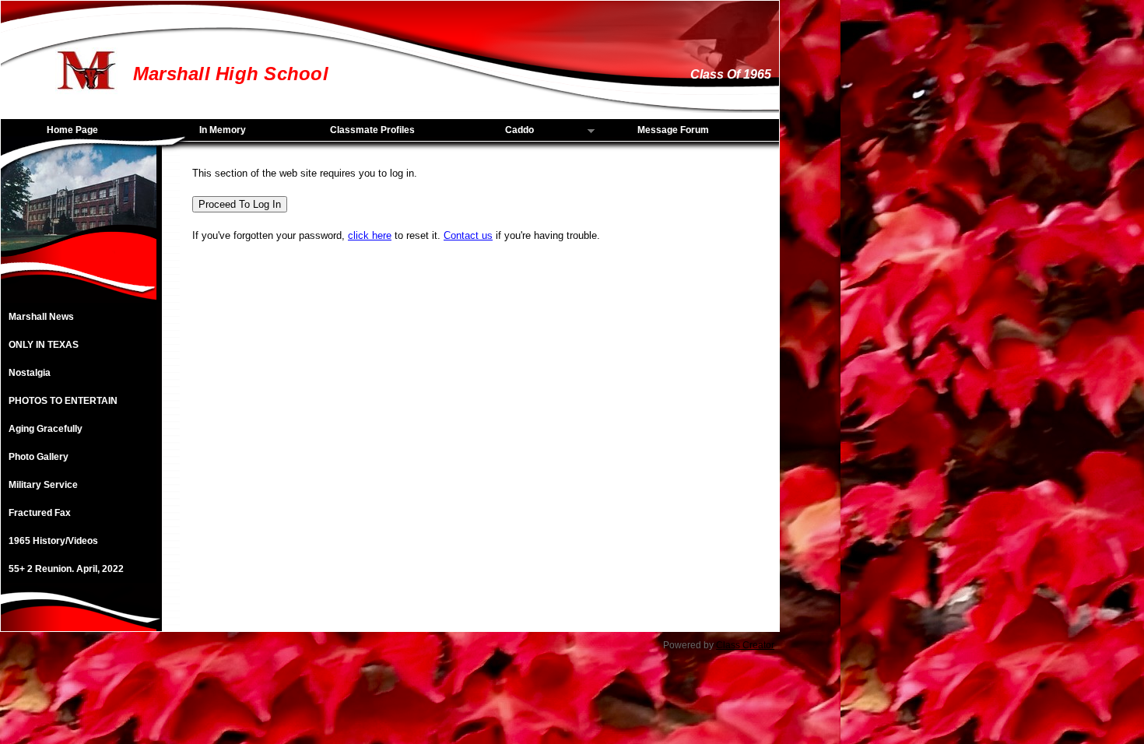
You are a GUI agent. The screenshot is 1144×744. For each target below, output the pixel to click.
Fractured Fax (40, 512)
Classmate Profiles (372, 130)
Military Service (43, 484)
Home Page (72, 130)
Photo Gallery (38, 456)
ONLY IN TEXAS (44, 344)
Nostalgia (30, 372)
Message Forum (673, 130)
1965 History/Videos (53, 540)
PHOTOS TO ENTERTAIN (63, 400)
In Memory (222, 130)
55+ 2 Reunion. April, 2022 (66, 568)
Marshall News (41, 316)
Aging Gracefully (45, 428)
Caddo (492, 131)
